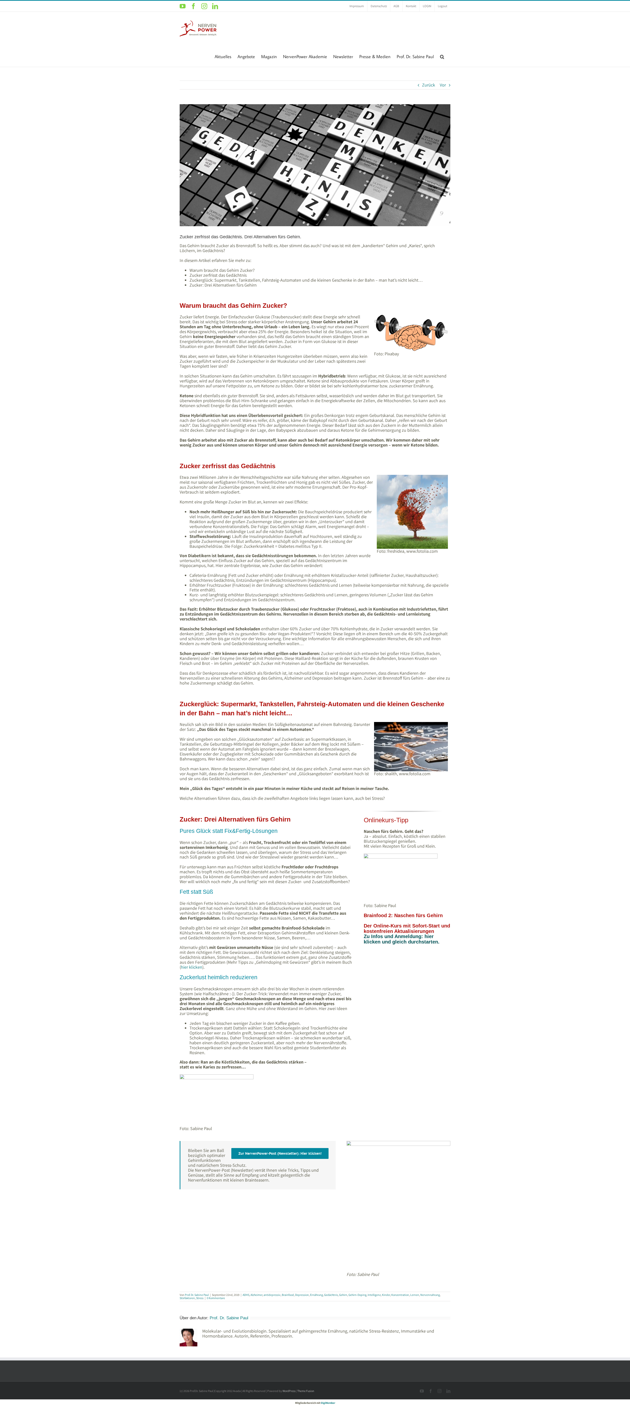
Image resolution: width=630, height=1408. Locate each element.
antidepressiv (272, 1295)
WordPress (289, 1391)
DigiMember (328, 1403)
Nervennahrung (430, 1295)
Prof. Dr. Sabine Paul (197, 1295)
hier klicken (191, 967)
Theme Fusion (305, 1391)
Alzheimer (256, 1295)
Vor (443, 85)
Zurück (428, 85)
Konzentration (400, 1295)
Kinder (386, 1295)
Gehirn (343, 1295)
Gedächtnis (331, 1295)
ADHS (246, 1295)
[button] (442, 56)
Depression (302, 1295)
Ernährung (316, 1295)
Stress (200, 1298)
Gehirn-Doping (357, 1295)
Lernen (414, 1295)
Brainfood (288, 1295)
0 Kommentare (216, 1298)
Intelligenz (374, 1295)
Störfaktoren (187, 1298)
